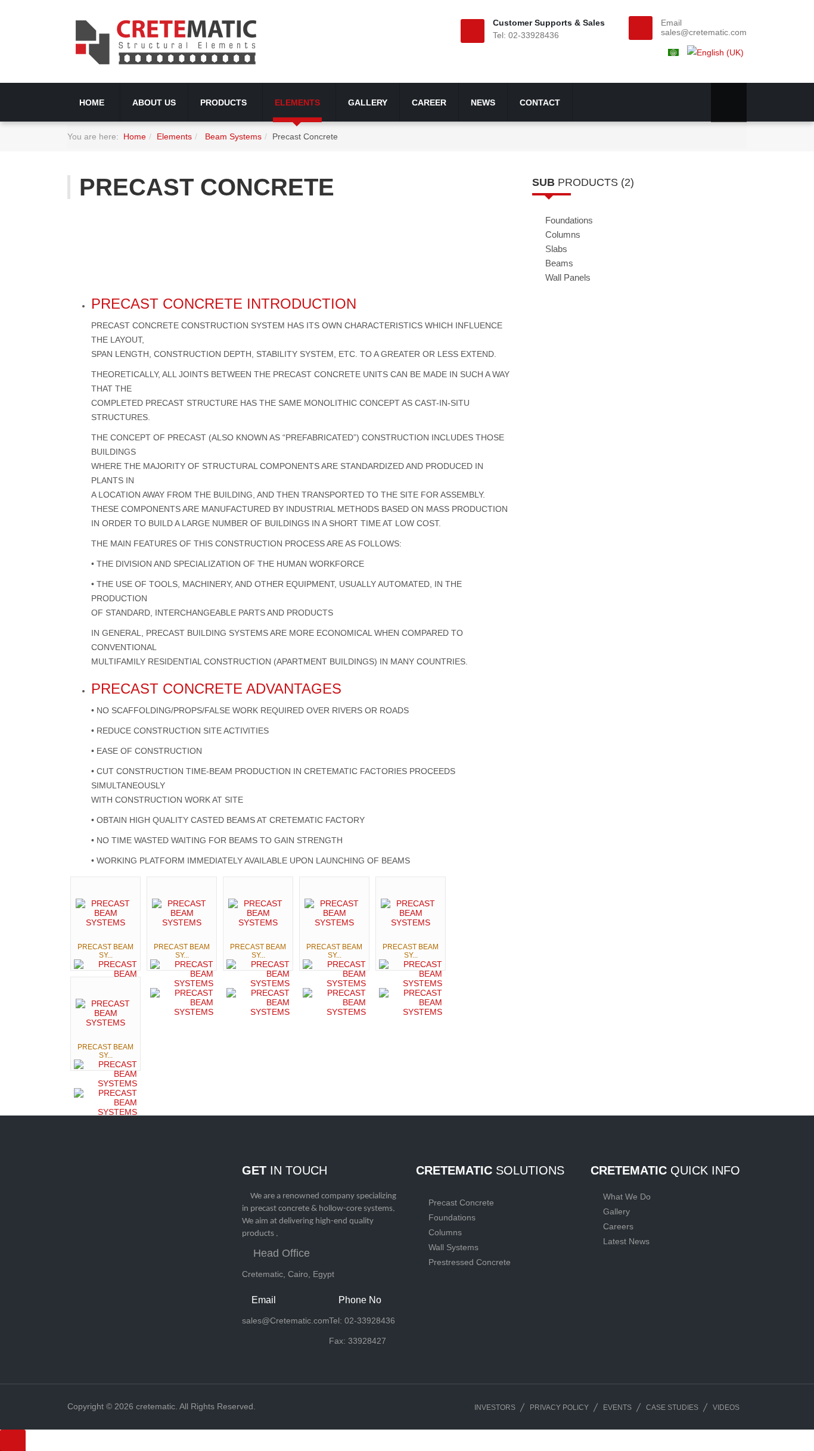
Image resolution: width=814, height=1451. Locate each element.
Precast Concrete (461, 1202)
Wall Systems (453, 1247)
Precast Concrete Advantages (216, 689)
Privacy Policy (559, 1407)
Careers (618, 1226)
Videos (726, 1407)
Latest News (626, 1241)
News (483, 102)
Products (224, 102)
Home (93, 102)
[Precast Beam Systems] (105, 913)
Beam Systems (232, 136)
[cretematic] (166, 41)
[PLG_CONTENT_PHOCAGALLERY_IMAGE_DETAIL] (105, 973)
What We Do (627, 1196)
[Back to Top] (13, 1440)
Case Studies (672, 1407)
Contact (540, 102)
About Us (154, 102)
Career (429, 102)
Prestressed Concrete (469, 1262)
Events (617, 1407)
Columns (445, 1232)
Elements (298, 102)
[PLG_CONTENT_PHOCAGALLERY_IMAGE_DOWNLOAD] (181, 1002)
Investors (494, 1407)
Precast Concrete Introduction (223, 304)
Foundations (452, 1217)
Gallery (367, 102)
